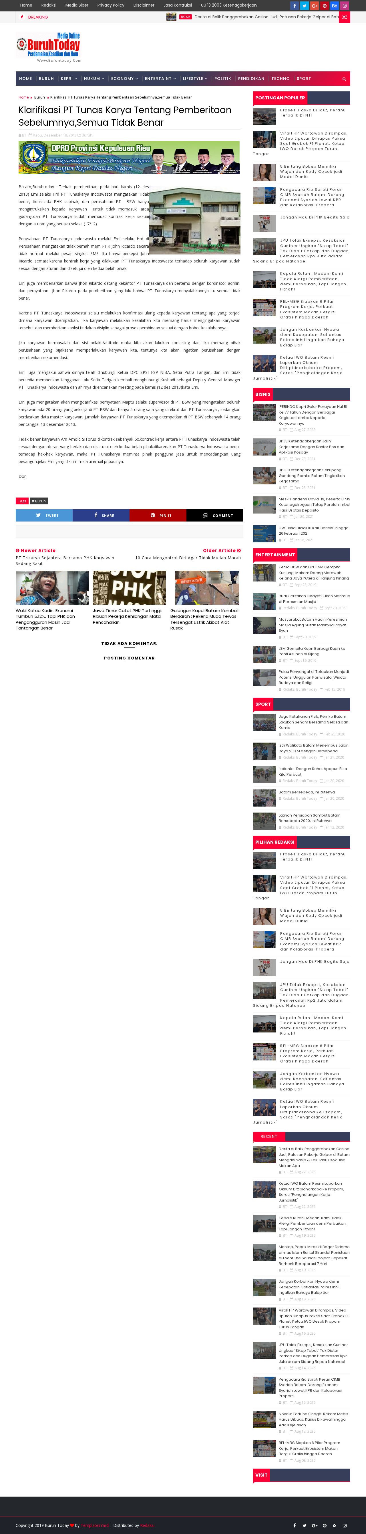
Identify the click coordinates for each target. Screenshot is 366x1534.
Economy (122, 78)
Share (108, 515)
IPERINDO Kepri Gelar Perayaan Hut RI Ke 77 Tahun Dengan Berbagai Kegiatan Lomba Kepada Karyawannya (313, 415)
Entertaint (158, 78)
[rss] (334, 1525)
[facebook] (294, 5)
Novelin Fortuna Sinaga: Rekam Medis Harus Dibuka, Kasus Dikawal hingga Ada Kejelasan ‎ (313, 1419)
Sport (304, 78)
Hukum (92, 78)
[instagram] (344, 5)
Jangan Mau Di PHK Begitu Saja (315, 217)
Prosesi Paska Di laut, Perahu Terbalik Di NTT (313, 112)
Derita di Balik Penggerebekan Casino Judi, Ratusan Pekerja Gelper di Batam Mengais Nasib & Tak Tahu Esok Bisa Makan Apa (314, 1157)
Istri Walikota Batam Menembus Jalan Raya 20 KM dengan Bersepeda (314, 748)
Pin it (166, 515)
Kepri (67, 78)
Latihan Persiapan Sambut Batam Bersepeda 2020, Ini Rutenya (310, 818)
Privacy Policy (111, 5)
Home (26, 5)
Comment (223, 515)
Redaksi (48, 5)
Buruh (46, 78)
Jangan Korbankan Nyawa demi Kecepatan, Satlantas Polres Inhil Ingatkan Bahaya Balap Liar (312, 337)
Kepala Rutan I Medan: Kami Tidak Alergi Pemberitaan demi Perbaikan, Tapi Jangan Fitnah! (313, 281)
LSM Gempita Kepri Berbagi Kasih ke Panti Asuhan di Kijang (312, 651)
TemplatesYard (95, 1525)
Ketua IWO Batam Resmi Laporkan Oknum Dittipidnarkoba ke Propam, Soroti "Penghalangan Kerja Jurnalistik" (298, 368)
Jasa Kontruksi (178, 5)
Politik (222, 78)
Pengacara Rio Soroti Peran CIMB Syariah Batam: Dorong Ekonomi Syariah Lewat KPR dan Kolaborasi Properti (312, 197)
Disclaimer (144, 5)
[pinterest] (324, 5)
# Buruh (39, 501)
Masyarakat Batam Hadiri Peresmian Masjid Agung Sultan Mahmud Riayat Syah (313, 625)
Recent (269, 1136)
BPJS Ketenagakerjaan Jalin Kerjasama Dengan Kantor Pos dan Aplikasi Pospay (311, 446)
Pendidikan (251, 78)
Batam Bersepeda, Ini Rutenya (307, 792)
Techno (280, 78)
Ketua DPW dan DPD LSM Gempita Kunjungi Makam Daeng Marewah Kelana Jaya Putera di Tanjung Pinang (314, 572)
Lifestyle (193, 78)
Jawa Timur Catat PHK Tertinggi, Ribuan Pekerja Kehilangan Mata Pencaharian (127, 616)
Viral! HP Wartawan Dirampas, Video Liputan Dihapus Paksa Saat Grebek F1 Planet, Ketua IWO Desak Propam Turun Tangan (300, 144)
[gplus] (314, 5)
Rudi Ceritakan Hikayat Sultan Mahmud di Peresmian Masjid (314, 598)
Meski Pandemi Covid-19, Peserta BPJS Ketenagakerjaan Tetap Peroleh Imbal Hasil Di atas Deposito (314, 504)
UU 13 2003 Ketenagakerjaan (229, 5)
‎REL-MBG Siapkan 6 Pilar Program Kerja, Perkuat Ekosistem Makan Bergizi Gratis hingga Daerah (308, 309)
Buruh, (87, 135)
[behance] (334, 5)
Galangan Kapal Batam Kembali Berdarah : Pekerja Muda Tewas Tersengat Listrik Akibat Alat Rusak (204, 619)
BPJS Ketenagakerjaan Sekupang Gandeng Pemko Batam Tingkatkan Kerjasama (312, 475)
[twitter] (304, 5)
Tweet (52, 515)
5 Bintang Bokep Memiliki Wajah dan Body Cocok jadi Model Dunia (311, 171)
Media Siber (76, 5)
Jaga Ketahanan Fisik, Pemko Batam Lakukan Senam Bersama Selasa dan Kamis (313, 722)
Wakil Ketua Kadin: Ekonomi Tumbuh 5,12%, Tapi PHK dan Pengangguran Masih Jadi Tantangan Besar (45, 619)
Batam (157, 17)
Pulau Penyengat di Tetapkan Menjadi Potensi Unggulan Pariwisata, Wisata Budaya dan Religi (314, 677)
